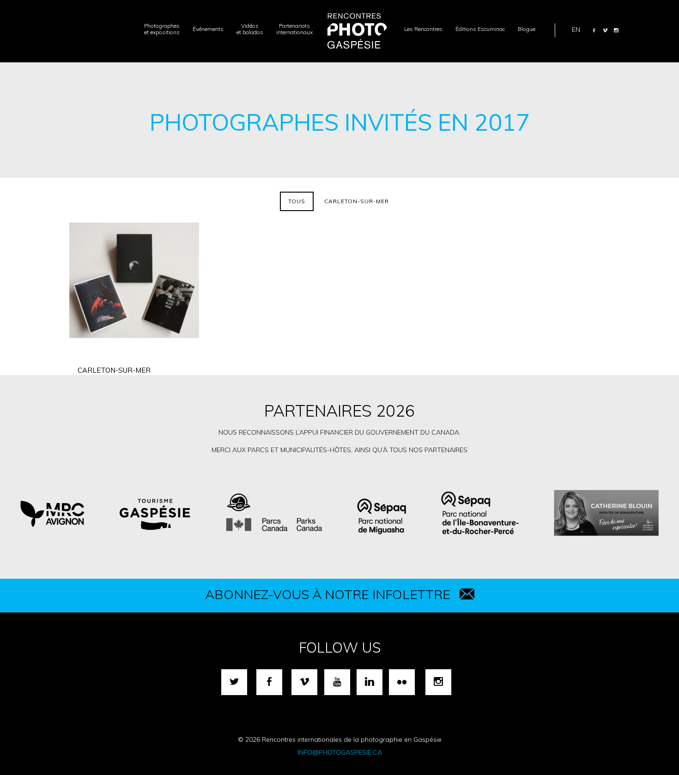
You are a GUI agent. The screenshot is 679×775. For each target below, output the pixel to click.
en (576, 29)
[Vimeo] (605, 30)
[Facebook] (594, 30)
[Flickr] (402, 682)
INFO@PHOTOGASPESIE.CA (339, 752)
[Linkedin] (369, 682)
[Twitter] (234, 682)
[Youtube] (337, 682)
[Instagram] (616, 30)
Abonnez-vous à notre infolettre (327, 594)
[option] (339, 512)
